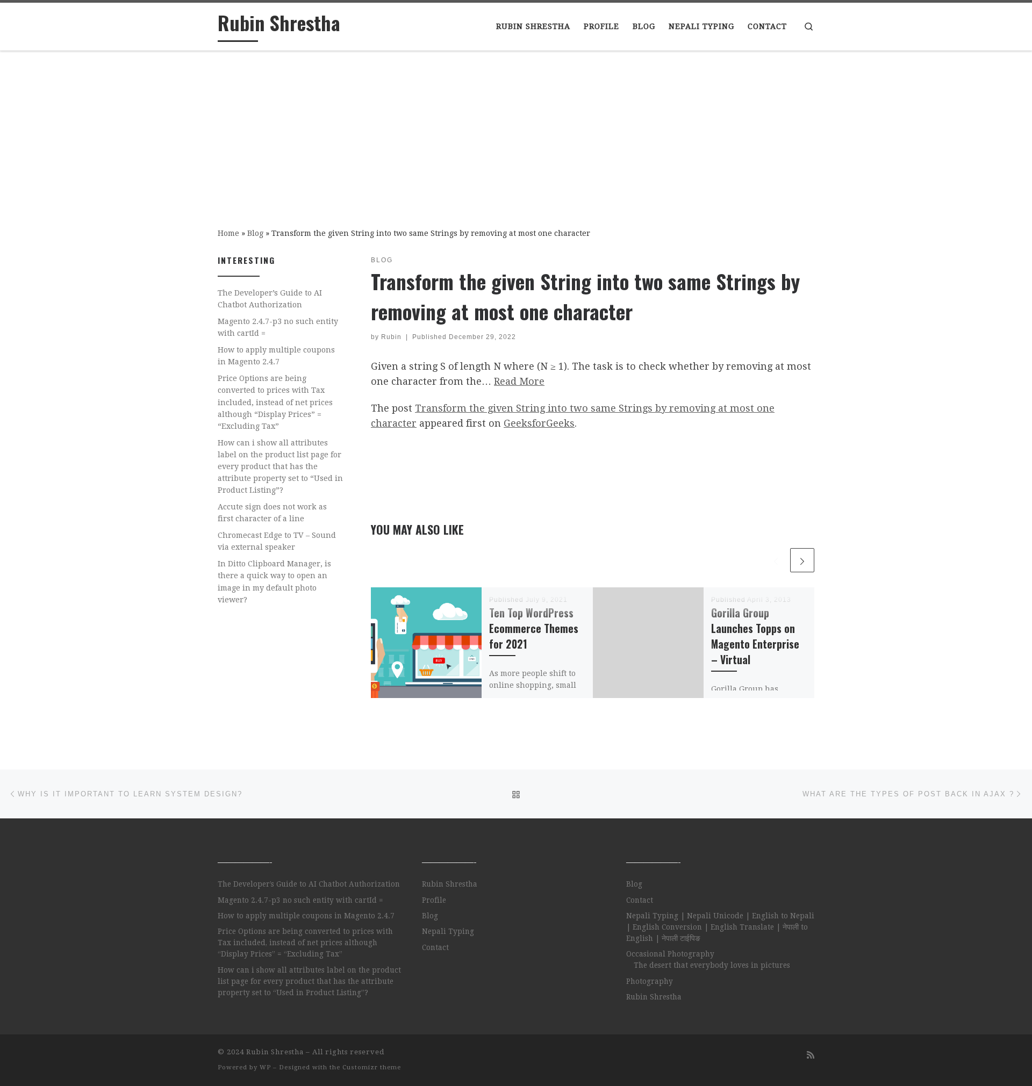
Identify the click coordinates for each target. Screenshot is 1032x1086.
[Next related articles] (802, 560)
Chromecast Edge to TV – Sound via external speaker (277, 541)
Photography (649, 981)
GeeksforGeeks (539, 423)
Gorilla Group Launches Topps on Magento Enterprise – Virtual (755, 636)
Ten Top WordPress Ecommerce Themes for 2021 (533, 628)
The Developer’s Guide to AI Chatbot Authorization (270, 299)
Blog (255, 233)
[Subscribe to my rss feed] (810, 1055)
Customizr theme (371, 1067)
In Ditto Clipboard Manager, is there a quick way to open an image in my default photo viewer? (274, 581)
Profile (434, 900)
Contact (435, 947)
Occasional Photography (670, 954)
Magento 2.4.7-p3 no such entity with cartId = (278, 327)
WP (265, 1067)
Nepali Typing (448, 931)
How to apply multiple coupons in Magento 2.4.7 (276, 356)
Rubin (391, 337)
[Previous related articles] (776, 560)
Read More (519, 381)
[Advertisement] (516, 131)
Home (228, 233)
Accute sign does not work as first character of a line (272, 512)
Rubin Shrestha (449, 884)
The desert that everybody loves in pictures (712, 965)
